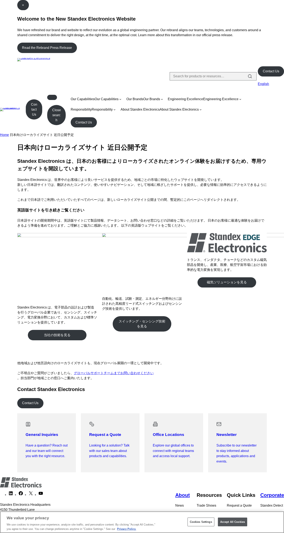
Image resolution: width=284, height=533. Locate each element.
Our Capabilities (83, 99)
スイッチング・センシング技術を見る (142, 324)
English (263, 84)
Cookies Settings (201, 521)
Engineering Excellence (185, 99)
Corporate (272, 495)
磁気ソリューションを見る (227, 282)
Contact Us (271, 71)
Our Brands (134, 99)
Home (4, 135)
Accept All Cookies (232, 521)
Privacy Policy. (126, 528)
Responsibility (81, 109)
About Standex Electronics (140, 109)
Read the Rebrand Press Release (47, 47)
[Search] (250, 76)
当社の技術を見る (57, 335)
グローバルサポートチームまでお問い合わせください (114, 373)
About (182, 495)
